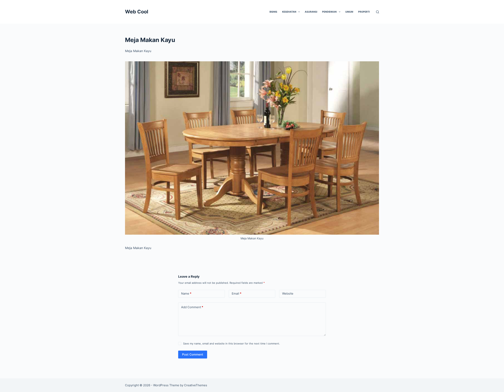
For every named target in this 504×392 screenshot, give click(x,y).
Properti (364, 11)
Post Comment (192, 354)
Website (287, 293)
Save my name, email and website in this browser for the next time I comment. (231, 343)
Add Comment (192, 307)
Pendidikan (329, 11)
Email (236, 293)
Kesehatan (289, 11)
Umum (349, 11)
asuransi (311, 11)
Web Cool (136, 12)
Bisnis (273, 11)
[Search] (377, 11)
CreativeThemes (195, 385)
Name (186, 293)
